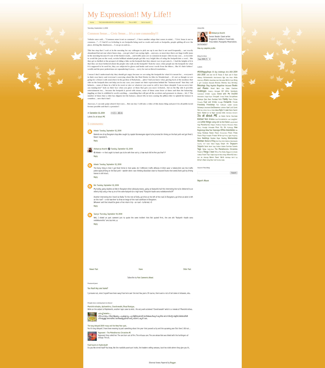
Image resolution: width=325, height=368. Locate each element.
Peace (217, 133)
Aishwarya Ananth (100, 149)
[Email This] (112, 113)
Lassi (229, 119)
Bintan (229, 83)
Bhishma (224, 83)
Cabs (223, 88)
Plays (204, 136)
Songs (214, 146)
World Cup (234, 157)
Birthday (234, 83)
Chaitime (234, 88)
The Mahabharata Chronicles (226, 149)
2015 (199, 75)
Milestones (230, 125)
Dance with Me (223, 94)
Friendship (201, 105)
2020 (211, 75)
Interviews (229, 113)
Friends (235, 102)
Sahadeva (227, 141)
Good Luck (229, 108)
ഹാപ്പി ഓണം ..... (104, 314)
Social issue (208, 146)
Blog (208, 86)
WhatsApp (206, 157)
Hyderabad (218, 113)
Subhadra (223, 146)
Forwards (227, 102)
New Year (209, 130)
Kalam (223, 116)
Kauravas (234, 116)
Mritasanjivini (211, 127)
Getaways (200, 108)
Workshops (228, 157)
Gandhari (230, 105)
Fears (230, 99)
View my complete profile (206, 48)
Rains (199, 138)
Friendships (211, 105)
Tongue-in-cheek (231, 152)
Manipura (213, 125)
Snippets (200, 146)
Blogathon (220, 86)
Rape (218, 138)
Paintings (199, 133)
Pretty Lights (227, 135)
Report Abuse (203, 181)
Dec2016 (234, 94)
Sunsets (234, 146)
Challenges (201, 91)
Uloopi (215, 155)
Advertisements (218, 77)
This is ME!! (133, 22)
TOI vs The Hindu (220, 152)
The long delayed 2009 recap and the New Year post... (107, 326)
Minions (235, 125)
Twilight (212, 155)
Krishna (212, 119)
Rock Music (219, 141)
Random (213, 138)
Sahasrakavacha (233, 141)
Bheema (217, 83)
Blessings (201, 85)
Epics (205, 99)
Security (199, 144)
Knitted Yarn (202, 119)
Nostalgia (216, 130)
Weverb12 (230, 155)
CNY (222, 91)
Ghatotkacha (207, 107)
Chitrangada (217, 91)
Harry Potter (203, 110)
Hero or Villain (211, 110)
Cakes (228, 88)
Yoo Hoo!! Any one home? (98, 288)
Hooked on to (206, 113)
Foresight (220, 102)
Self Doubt (206, 144)
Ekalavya (200, 99)
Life (198, 122)
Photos (235, 133)
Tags (199, 149)
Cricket (207, 94)
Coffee (227, 91)
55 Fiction (219, 75)
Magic (198, 125)
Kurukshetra (222, 119)
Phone (230, 133)
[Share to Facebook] (119, 113)
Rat (95, 185)
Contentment (200, 94)
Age (224, 77)
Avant (217, 80)
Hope (213, 113)
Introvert (234, 113)
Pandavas (205, 133)
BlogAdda (213, 86)
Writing (208, 160)
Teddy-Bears (210, 149)
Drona (227, 97)
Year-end (213, 160)
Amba (235, 77)
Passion (211, 133)
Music (217, 127)
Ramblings (205, 138)
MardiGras (218, 125)
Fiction (235, 99)
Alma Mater (229, 77)
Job (219, 116)
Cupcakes (213, 94)
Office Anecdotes (228, 130)
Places (199, 136)
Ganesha (235, 105)
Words (222, 157)
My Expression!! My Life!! (129, 14)
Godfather (223, 107)
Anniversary (200, 80)
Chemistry (210, 91)
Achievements (208, 77)
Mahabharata (205, 125)
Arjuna (206, 80)
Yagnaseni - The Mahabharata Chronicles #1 (114, 333)
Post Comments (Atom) (145, 278)
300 (214, 75)
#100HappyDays (204, 72)
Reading (224, 138)
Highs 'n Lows (224, 110)
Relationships (232, 138)
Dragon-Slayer (208, 96)
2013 (231, 72)
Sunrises (229, 146)
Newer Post (94, 269)
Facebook (215, 99)
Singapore (233, 144)
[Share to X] (117, 113)
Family (225, 99)
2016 (203, 75)
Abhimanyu (199, 77)
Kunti (216, 119)
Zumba (223, 160)
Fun (217, 105)
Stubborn (218, 146)
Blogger (173, 363)
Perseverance (223, 133)
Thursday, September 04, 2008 (111, 214)
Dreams (222, 96)
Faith (220, 99)
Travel (204, 155)
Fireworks (200, 102)
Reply (96, 141)
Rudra (223, 141)
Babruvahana (222, 80)
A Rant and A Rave (230, 75)
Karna (228, 116)
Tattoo (204, 149)
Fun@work (223, 105)
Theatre (200, 152)
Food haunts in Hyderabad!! (98, 345)
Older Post (187, 269)
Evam (209, 99)
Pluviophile (209, 135)
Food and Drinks (210, 102)
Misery (199, 127)
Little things (206, 122)
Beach (231, 80)
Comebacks (234, 91)
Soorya (96, 214)
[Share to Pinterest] (121, 113)
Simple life (225, 144)
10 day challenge (218, 72)
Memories (224, 125)
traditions (199, 155)
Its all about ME (99, 117)
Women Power (214, 157)
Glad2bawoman (215, 108)
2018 (208, 75)
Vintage (225, 155)
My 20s (223, 127)
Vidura (221, 155)
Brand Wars (215, 88)
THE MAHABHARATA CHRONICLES (111, 22)
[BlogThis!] (114, 113)
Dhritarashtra (200, 96)
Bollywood (228, 86)
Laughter (234, 119)
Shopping (218, 144)
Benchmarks (205, 83)
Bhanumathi (211, 83)
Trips (208, 155)
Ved (218, 155)
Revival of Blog (210, 141)
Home (92, 22)
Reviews (200, 141)
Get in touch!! (145, 22)
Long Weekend (233, 122)
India (223, 113)
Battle (228, 80)
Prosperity (234, 135)
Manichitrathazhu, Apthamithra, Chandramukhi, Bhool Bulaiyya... (111, 307)
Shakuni (212, 144)
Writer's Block (201, 160)
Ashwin (96, 131)
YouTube (219, 160)
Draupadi (216, 97)
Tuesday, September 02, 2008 (110, 131)
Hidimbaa (217, 110)
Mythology (230, 127)
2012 (227, 72)
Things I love (208, 152)
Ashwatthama (212, 80)
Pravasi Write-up (218, 136)
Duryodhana (233, 97)
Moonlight (204, 127)
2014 (235, 72)
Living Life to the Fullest (221, 122)
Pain (236, 130)
